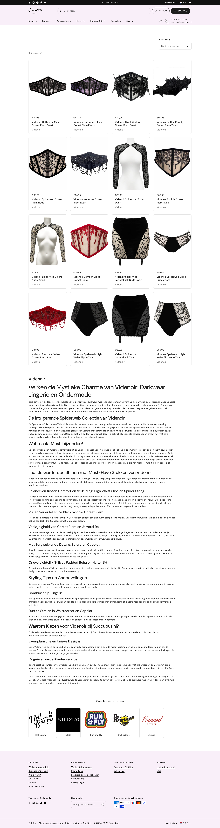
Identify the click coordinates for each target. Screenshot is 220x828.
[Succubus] (35, 11)
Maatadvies (77, 771)
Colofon (32, 823)
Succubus (114, 823)
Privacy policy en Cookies (78, 823)
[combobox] (104, 11)
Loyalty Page (77, 782)
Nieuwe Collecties (110, 3)
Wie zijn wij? (35, 774)
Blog (159, 771)
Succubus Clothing (38, 771)
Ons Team (34, 778)
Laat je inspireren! (166, 767)
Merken (32, 782)
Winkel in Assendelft (39, 767)
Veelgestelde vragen (81, 767)
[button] (180, 11)
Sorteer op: (164, 39)
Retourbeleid (77, 778)
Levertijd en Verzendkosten (85, 774)
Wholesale (119, 771)
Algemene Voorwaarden (51, 823)
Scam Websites (36, 786)
